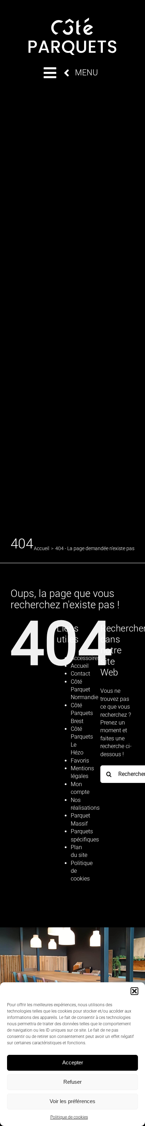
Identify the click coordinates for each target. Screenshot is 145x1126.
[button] (134, 991)
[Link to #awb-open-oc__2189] (50, 73)
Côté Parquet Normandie (84, 689)
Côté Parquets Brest (82, 713)
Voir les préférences (72, 1101)
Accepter (72, 1062)
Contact (80, 673)
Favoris (80, 760)
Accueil (80, 665)
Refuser (72, 1082)
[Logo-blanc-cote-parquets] (72, 20)
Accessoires (85, 658)
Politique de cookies (69, 1117)
